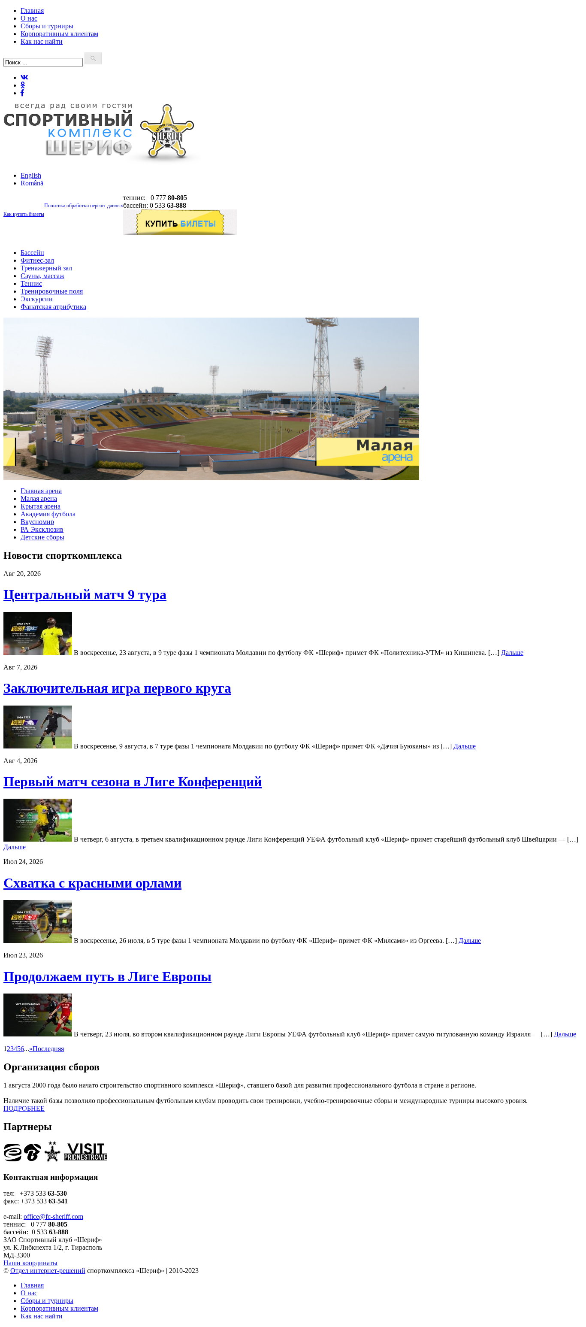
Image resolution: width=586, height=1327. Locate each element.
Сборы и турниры (47, 26)
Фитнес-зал (37, 260)
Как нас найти (42, 41)
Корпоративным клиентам (59, 33)
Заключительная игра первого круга (117, 688)
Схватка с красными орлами (92, 883)
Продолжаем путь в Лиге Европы (107, 976)
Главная (32, 10)
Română (32, 183)
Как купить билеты (23, 214)
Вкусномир (37, 521)
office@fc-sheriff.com (53, 1216)
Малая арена (39, 498)
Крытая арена (40, 506)
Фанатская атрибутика (53, 306)
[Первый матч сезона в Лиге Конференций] (37, 839)
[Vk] (24, 77)
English (31, 175)
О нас (29, 18)
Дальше (512, 652)
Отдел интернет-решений (47, 1270)
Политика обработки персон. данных (83, 206)
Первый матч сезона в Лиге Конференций (132, 781)
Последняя (48, 1048)
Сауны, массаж (42, 275)
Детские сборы (42, 537)
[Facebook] (22, 93)
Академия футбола (48, 514)
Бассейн (32, 252)
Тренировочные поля (52, 291)
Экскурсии (37, 299)
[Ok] (23, 85)
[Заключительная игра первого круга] (37, 746)
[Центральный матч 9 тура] (37, 652)
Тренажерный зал (46, 268)
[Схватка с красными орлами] (37, 940)
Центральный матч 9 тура (84, 594)
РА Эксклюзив (42, 529)
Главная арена (41, 490)
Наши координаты (30, 1262)
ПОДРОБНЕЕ (24, 1108)
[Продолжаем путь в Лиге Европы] (37, 1034)
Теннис (31, 283)
